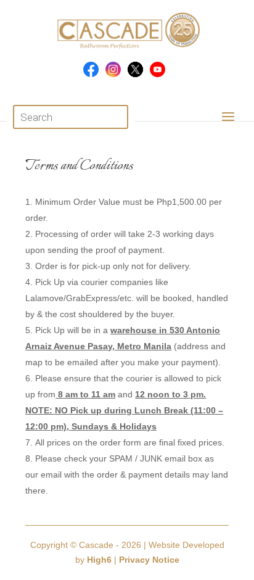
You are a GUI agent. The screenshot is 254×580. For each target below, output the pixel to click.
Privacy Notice (149, 560)
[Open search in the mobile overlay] (71, 117)
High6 (99, 560)
